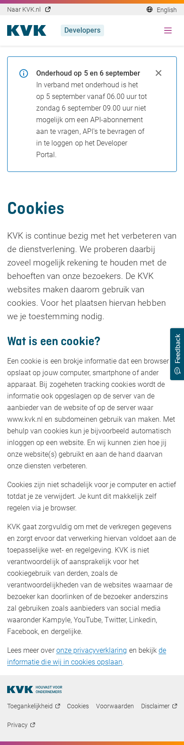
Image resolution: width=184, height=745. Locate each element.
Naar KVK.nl (24, 9)
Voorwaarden (115, 706)
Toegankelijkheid (30, 706)
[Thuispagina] (34, 689)
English (167, 9)
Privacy (17, 724)
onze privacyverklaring (91, 650)
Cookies (78, 706)
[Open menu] (168, 30)
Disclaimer (155, 706)
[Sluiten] (158, 73)
